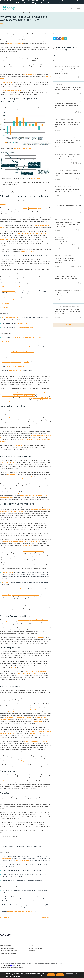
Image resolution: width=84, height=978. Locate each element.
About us (30, 945)
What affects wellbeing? (7, 948)
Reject (60, 975)
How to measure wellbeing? (8, 950)
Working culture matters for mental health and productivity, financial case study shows (67, 311)
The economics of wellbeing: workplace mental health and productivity (65, 260)
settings (18, 976)
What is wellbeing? (5, 945)
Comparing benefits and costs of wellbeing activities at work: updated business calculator (67, 71)
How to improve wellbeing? (8, 953)
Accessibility (31, 950)
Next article (45, 917)
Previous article (6, 917)
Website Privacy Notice (35, 948)
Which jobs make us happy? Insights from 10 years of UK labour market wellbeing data (67, 224)
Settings (70, 975)
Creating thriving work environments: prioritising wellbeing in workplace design (67, 124)
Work (1, 23)
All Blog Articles (68, 324)
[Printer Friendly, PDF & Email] (62, 38)
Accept (51, 975)
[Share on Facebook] (57, 38)
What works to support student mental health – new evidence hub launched (66, 106)
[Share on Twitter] (54, 38)
